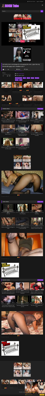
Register (41, 1)
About (18, 69)
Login (38, 1)
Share (26, 69)
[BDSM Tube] (22, 6)
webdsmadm (21, 73)
